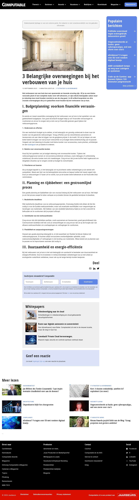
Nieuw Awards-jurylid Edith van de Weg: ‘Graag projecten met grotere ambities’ (110, 421)
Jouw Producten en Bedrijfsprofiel (56, 453)
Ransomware (7, 481)
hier (68, 293)
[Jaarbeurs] (126, 495)
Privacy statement (64, 494)
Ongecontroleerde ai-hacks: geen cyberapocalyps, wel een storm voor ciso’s (119, 46)
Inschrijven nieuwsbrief (93, 461)
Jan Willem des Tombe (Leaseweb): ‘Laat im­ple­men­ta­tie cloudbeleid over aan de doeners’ (43, 390)
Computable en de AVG (93, 453)
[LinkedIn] (94, 268)
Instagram (133, 465)
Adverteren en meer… (51, 449)
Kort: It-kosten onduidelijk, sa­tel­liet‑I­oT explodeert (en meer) (107, 390)
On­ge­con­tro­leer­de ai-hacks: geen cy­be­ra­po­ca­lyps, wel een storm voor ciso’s (111, 406)
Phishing (5, 477)
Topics (4, 473)
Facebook (133, 449)
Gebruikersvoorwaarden (42, 494)
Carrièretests (7, 449)
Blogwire (46, 473)
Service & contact (91, 457)
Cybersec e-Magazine (10, 469)
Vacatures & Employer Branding (55, 461)
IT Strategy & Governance (66, 88)
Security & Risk (96, 401)
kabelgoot (32, 145)
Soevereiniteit (29, 386)
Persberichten (48, 465)
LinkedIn (132, 457)
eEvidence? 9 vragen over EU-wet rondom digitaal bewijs (118, 57)
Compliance (27, 417)
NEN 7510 (6, 485)
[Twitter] (98, 268)
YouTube (132, 461)
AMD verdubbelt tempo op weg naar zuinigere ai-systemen (119, 68)
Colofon (88, 449)
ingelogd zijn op (39, 361)
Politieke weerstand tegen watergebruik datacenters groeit (117, 33)
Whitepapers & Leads (51, 457)
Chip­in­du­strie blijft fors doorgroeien (38, 404)
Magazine (6, 461)
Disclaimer (24, 494)
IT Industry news (97, 417)
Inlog (87, 465)
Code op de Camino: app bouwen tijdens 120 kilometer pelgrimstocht (119, 79)
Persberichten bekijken (52, 469)
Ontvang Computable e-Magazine (15, 465)
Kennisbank (6, 453)
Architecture (28, 401)
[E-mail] (90, 268)
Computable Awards (10, 457)
